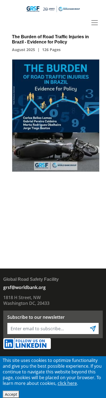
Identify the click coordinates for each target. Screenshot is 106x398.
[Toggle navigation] (94, 22)
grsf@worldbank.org (24, 287)
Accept (11, 394)
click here (67, 383)
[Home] (53, 9)
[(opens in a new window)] (55, 115)
